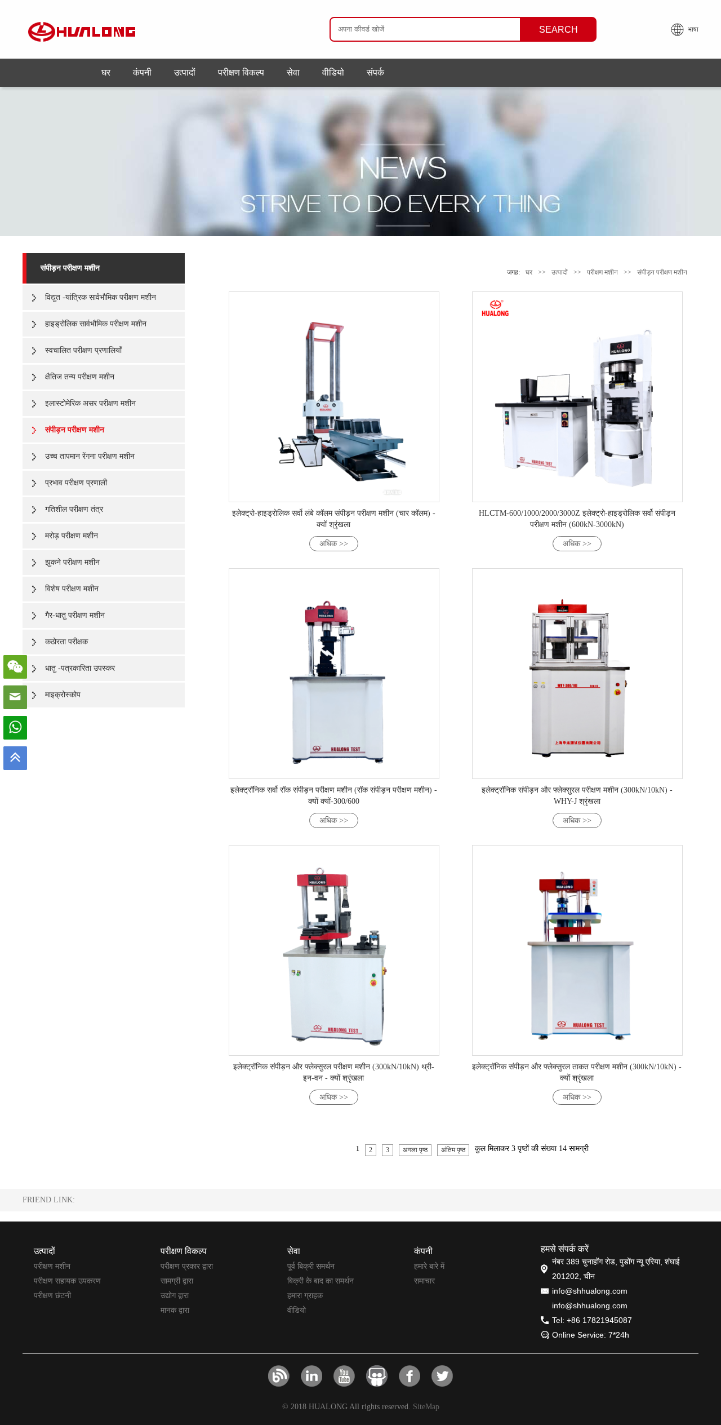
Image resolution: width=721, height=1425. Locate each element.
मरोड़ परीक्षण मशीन (71, 536)
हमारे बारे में (429, 1266)
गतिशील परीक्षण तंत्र (74, 509)
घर (105, 72)
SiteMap (426, 1406)
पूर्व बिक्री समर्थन (311, 1266)
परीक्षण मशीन (602, 272)
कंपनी (142, 72)
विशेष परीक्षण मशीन (72, 589)
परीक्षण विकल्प (241, 72)
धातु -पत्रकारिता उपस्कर (80, 668)
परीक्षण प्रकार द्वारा (187, 1266)
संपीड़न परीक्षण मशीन (70, 268)
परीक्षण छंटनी (52, 1295)
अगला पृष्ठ (415, 1150)
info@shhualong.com (589, 1290)
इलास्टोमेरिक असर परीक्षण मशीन (90, 403)
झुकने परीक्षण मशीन (72, 562)
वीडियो (333, 72)
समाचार (424, 1280)
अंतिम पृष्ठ (453, 1150)
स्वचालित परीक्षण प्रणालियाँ (83, 350)
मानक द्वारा (175, 1310)
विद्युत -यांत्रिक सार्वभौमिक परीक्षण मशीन (100, 297)
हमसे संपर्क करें (565, 1249)
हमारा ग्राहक (305, 1295)
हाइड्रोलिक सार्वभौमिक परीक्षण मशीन (95, 324)
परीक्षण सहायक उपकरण (67, 1280)
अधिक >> (333, 543)
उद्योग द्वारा (175, 1295)
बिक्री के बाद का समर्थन (320, 1280)
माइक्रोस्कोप (63, 695)
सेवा (293, 72)
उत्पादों (184, 72)
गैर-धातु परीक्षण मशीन (75, 615)
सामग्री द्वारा (177, 1280)
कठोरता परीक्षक (66, 642)
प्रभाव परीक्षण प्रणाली (76, 483)
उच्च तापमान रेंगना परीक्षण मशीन (90, 456)
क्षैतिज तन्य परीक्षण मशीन (79, 377)
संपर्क (375, 72)
